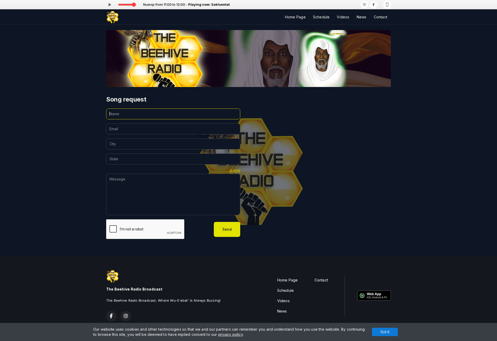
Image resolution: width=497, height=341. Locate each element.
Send (227, 229)
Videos (343, 17)
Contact (380, 17)
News (362, 17)
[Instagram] (364, 4)
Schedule (321, 17)
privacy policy (230, 334)
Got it (385, 332)
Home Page (295, 17)
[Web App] (387, 4)
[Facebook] (373, 4)
